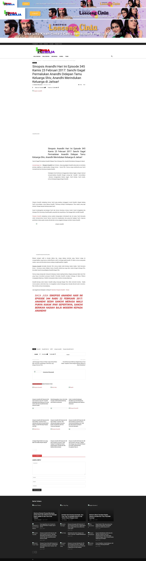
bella (90, 519)
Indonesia (54, 56)
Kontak (40, 43)
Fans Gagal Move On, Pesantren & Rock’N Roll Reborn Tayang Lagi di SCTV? (47, 525)
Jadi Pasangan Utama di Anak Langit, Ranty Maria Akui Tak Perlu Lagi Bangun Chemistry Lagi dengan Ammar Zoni (44, 363)
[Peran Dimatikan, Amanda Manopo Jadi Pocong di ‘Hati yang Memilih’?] (91, 544)
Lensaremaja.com (36, 165)
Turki (66, 56)
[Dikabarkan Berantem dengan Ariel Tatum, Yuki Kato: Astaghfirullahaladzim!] (63, 534)
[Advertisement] (86, 50)
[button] (112, 56)
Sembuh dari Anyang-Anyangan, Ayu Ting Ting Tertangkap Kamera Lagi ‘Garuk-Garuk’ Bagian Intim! (72, 516)
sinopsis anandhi (57, 349)
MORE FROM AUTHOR (47, 384)
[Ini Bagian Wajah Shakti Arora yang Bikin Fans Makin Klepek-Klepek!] (40, 434)
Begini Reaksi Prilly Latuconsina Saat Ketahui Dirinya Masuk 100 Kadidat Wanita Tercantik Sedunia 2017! (104, 525)
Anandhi (38, 349)
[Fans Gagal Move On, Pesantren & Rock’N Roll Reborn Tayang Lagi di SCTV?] (35, 526)
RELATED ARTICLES (37, 384)
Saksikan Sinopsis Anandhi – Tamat (60, 290)
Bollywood (46, 56)
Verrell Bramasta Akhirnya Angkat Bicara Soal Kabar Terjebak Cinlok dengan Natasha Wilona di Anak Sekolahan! (73, 363)
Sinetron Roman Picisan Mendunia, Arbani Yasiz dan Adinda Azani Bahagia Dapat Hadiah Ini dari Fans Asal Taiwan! (45, 515)
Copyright (51, 43)
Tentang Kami (35, 43)
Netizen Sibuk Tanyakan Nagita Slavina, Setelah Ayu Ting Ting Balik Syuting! (99, 516)
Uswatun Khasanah (38, 84)
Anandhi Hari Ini (45, 349)
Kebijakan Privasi (58, 43)
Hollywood (36, 56)
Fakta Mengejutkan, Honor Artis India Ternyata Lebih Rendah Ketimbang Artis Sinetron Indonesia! (59, 401)
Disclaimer (46, 43)
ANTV (51, 349)
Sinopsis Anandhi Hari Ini (68, 349)
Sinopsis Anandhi (36, 216)
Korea (61, 56)
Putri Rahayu (64, 519)
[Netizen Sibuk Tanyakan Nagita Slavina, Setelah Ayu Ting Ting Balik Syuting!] (101, 513)
